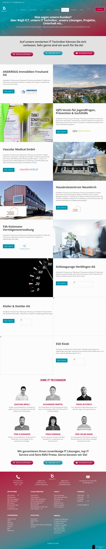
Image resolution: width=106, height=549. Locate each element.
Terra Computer (58, 507)
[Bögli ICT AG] (4, 9)
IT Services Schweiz (59, 531)
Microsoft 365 (35, 505)
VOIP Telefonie (35, 509)
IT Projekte (80, 499)
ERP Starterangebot (13, 499)
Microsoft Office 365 (36, 503)
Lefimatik (10, 523)
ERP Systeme (11, 495)
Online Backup (35, 497)
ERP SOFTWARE (12, 492)
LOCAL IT (56, 492)
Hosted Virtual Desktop (37, 501)
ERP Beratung (11, 497)
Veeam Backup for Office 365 (39, 507)
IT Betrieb (80, 501)
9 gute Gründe (11, 519)
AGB (32, 523)
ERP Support (11, 503)
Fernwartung (100, 9)
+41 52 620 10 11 (18, 481)
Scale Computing (59, 495)
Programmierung (12, 509)
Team (9, 521)
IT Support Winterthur (60, 521)
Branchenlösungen (12, 505)
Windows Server (58, 503)
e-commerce (11, 507)
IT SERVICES (80, 492)
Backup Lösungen (59, 505)
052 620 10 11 (8, 2)
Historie (9, 527)
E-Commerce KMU (59, 527)
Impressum (34, 519)
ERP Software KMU (59, 529)
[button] (23, 495)
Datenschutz (34, 521)
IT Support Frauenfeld (60, 525)
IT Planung (80, 497)
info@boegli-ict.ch (19, 2)
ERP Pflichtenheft (12, 501)
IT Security (57, 501)
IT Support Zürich (59, 523)
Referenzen (10, 530)
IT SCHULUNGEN (82, 505)
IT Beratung (80, 495)
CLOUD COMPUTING (37, 492)
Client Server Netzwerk (60, 497)
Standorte (10, 525)
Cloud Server (34, 495)
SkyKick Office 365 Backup (38, 499)
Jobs (8, 528)
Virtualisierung (58, 499)
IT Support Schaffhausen (61, 519)
